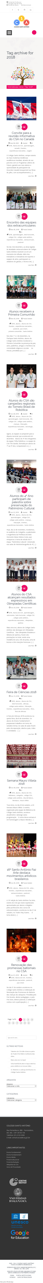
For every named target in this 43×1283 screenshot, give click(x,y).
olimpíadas (29, 620)
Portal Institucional (13, 1160)
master (25, 143)
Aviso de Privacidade (14, 1167)
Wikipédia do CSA (12, 1165)
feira (32, 709)
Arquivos (10, 1084)
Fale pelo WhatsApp (6, 1282)
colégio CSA (12, 237)
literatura (16, 800)
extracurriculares (17, 893)
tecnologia (29, 427)
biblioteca (12, 795)
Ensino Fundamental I (14, 1152)
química (20, 623)
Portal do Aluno (13, 5)
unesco (20, 429)
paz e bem (23, 329)
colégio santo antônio (25, 237)
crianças (16, 424)
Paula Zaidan (27, 230)
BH (31, 419)
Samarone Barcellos (27, 1267)
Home (21, 87)
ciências (26, 704)
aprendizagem (29, 146)
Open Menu (9, 32)
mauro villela (24, 800)
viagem (29, 151)
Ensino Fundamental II (14, 1155)
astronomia (10, 615)
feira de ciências (20, 711)
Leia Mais (31, 176)
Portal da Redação (13, 1162)
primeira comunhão (15, 331)
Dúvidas (12, 1277)
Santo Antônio (27, 331)
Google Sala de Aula (15, 4)
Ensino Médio (11, 1157)
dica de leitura (28, 798)
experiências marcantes (17, 151)
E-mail (12, 1275)
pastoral (20, 242)
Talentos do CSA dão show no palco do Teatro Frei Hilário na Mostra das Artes (23, 1053)
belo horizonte (29, 235)
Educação (24, 424)
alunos (18, 324)
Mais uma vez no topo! (18, 1060)
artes (32, 888)
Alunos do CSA (18, 146)
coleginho (19, 795)
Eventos (23, 148)
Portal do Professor (14, 2)
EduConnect (27, 5)
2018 (10, 146)
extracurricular (29, 240)
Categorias (10, 1098)
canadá (17, 148)
